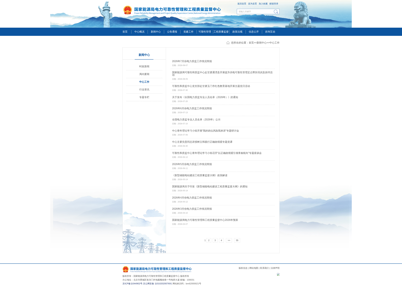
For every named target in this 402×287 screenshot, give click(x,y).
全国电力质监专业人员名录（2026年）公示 (196, 119)
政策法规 (237, 31)
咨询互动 (270, 31)
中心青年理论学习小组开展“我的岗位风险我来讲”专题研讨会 (205, 131)
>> (229, 240)
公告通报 (172, 31)
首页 (125, 31)
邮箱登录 (273, 3)
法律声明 (275, 268)
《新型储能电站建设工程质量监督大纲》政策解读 (199, 175)
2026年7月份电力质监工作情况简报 (192, 61)
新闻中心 (262, 42)
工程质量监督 (221, 31)
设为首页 (252, 3)
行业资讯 (144, 89)
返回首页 (241, 3)
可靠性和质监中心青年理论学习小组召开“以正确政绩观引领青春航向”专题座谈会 (217, 153)
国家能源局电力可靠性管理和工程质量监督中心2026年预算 (205, 220)
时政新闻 (144, 66)
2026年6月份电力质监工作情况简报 (192, 108)
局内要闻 (144, 74)
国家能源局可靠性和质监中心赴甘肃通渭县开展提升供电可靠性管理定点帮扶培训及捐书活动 (222, 73)
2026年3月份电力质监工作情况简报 (192, 209)
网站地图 (253, 268)
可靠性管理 (204, 31)
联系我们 (264, 268)
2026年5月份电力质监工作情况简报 (192, 164)
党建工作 (188, 31)
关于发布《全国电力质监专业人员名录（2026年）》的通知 (205, 97)
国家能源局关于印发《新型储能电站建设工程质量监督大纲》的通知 (209, 186)
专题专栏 (144, 97)
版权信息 (243, 268)
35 (237, 240)
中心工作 (274, 42)
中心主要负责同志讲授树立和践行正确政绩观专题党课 (202, 142)
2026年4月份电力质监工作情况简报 (192, 197)
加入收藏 (263, 3)
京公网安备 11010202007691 (157, 283)
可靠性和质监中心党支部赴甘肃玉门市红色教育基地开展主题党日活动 (211, 86)
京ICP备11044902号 (132, 283)
